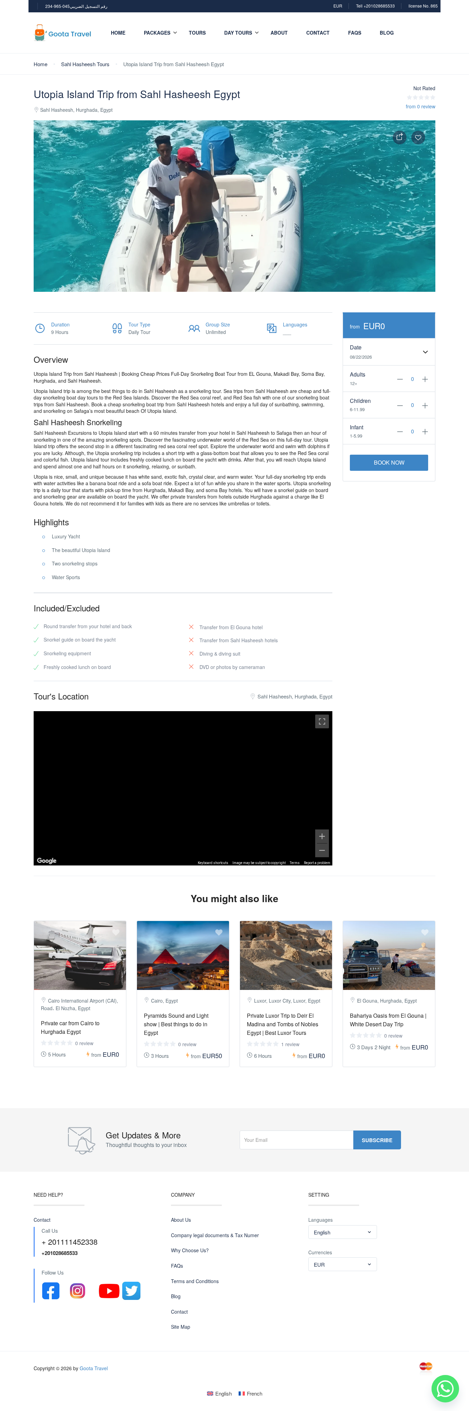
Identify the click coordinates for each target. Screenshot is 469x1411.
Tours (197, 32)
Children (360, 401)
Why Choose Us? (190, 1250)
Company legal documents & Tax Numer (215, 1235)
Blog (387, 32)
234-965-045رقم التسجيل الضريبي (76, 6)
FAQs (354, 32)
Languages (320, 1220)
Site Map (180, 1327)
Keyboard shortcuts (213, 863)
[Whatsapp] (445, 1388)
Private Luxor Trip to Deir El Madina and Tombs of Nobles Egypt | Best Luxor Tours (282, 1024)
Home (118, 32)
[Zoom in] (322, 836)
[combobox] (342, 1232)
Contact (318, 32)
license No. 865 (423, 6)
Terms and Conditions (195, 1281)
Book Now (389, 462)
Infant (356, 427)
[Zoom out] (322, 850)
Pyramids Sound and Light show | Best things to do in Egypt (176, 1024)
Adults (357, 374)
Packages (157, 32)
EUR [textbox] (319, 1264)
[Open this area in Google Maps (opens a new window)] (46, 861)
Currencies (320, 1252)
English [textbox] (322, 1232)
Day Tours (238, 32)
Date (356, 347)
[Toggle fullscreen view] (322, 721)
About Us (181, 1220)
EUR (337, 6)
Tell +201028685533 (375, 6)
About (279, 32)
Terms (295, 863)
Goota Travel (94, 1368)
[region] (183, 788)
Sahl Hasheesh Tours (85, 64)
